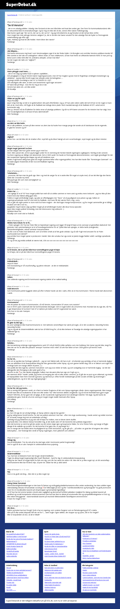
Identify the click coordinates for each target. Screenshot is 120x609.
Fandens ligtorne (50, 587)
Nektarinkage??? (11, 541)
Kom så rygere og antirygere (54, 568)
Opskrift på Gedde (12, 551)
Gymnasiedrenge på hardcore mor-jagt (96, 580)
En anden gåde (11, 585)
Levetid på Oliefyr (88, 546)
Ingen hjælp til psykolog (52, 585)
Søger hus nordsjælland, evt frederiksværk (97, 551)
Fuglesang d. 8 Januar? (90, 539)
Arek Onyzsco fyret (51, 549)
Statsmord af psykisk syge (53, 570)
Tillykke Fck (48, 539)
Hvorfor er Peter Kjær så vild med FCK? (57, 537)
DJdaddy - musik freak (13, 580)
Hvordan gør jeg (11, 554)
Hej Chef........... (11, 590)
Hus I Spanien (87, 543)
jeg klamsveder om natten (53, 573)
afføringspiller (49, 590)
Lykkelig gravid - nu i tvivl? (91, 585)
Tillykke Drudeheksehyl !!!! (14, 573)
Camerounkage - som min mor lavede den (97, 578)
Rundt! (8, 587)
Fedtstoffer (48, 580)
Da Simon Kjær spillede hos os (55, 541)
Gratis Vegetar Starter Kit (14, 546)
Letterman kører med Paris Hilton (17, 578)
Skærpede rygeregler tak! (53, 583)
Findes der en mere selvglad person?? (19, 570)
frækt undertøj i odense (90, 568)
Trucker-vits (10, 583)
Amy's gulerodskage (89, 575)
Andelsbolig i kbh (88, 548)
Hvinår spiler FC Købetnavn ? (54, 544)
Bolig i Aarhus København (91, 558)
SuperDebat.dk (12, 15)
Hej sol (8, 568)
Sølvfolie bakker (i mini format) (16, 537)
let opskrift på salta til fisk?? (15, 534)
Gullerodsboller (11, 556)
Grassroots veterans (89, 583)
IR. (83, 553)
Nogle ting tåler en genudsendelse (56, 546)
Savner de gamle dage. (52, 534)
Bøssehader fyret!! (51, 551)
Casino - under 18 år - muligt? (54, 554)
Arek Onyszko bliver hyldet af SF (55, 556)
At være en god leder (90, 590)
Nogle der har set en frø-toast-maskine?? (19, 539)
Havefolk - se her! (88, 556)
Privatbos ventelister (89, 541)
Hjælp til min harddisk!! (90, 587)
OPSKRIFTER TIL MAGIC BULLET (16, 544)
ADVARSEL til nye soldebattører (16, 575)
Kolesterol (48, 575)
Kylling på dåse (11, 549)
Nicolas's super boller (90, 573)
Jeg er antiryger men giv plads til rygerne (58, 578)
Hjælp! (85, 570)
